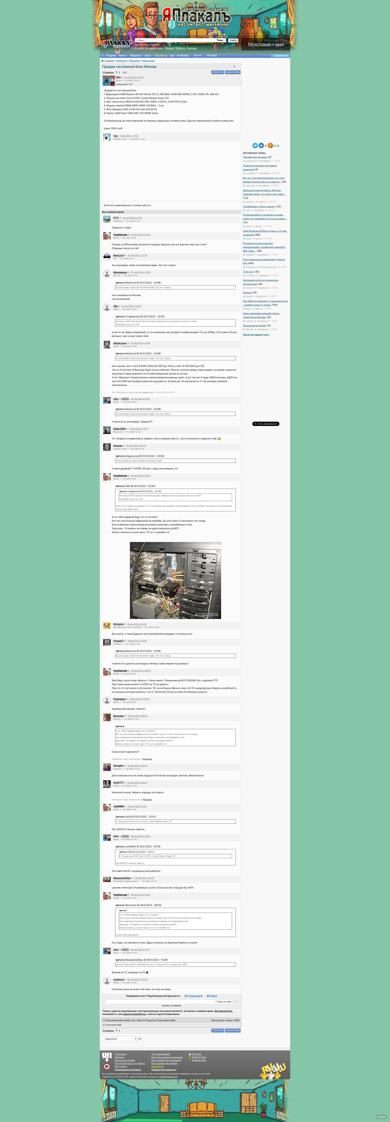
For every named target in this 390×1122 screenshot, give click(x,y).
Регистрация (259, 44)
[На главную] (103, 55)
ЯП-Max (211, 995)
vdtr (248, 210)
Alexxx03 (250, 185)
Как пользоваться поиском (167, 1057)
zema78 (250, 287)
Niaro (248, 238)
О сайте (139, 48)
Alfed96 (250, 254)
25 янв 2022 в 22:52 (132, 218)
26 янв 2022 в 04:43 (139, 699)
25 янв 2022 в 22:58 (137, 255)
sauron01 (250, 201)
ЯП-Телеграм (192, 995)
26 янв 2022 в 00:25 (136, 445)
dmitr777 (118, 782)
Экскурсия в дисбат (254, 325)
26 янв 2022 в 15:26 (144, 878)
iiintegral (118, 624)
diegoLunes (120, 343)
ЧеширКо (250, 267)
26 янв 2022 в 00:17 (138, 428)
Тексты (262, 201)
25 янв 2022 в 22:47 (134, 77)
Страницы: (108, 72)
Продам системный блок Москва (129, 67)
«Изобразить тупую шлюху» (259, 206)
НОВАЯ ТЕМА (233, 72)
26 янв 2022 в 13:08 (140, 836)
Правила (181, 48)
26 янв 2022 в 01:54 (137, 624)
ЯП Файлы (183, 55)
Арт (172, 55)
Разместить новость (163, 1069)
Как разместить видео (164, 1063)
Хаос (148, 55)
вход (279, 44)
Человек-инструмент (255, 157)
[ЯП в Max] (278, 145)
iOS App (196, 1054)
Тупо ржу (248, 271)
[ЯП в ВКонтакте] (261, 145)
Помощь (169, 48)
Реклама (192, 48)
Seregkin (118, 765)
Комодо (117, 445)
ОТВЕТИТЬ (217, 72)
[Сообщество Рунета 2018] (264, 1071)
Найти (233, 40)
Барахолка (148, 60)
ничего (249, 321)
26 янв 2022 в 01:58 (137, 641)
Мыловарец (120, 272)
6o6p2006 (119, 428)
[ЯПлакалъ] (116, 44)
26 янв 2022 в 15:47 (140, 894)
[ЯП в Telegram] (255, 145)
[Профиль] (109, 80)
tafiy (118, 77)
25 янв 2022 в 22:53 (141, 234)
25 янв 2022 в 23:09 (140, 343)
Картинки (264, 275)
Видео (259, 226)
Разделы (111, 55)
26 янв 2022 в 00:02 (140, 399)
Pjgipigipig (119, 699)
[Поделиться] (234, 66)
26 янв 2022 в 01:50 (140, 475)
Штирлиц (250, 275)
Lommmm (251, 161)
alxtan (249, 226)
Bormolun (118, 715)
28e (115, 306)
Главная (109, 60)
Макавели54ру (122, 878)
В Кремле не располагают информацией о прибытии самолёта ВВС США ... (264, 247)
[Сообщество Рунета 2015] (273, 1071)
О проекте (121, 1054)
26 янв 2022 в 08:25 (137, 716)
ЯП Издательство (268, 267)
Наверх (381, 1116)
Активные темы (154, 48)
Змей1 (249, 296)
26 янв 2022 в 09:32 (137, 782)
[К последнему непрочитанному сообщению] (124, 72)
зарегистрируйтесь (134, 1014)
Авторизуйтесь (223, 1011)
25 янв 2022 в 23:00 (141, 272)
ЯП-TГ (198, 55)
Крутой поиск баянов (147, 44)
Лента (122, 55)
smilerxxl (118, 979)
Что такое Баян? (160, 1054)
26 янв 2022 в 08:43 (137, 765)
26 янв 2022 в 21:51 (140, 949)
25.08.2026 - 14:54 (128, 136)
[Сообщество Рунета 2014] (282, 1071)
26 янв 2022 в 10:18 (137, 806)
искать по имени (171, 1005)
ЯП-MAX (212, 55)
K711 (116, 217)
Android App (199, 1057)
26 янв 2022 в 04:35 (141, 670)
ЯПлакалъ (147, 759)
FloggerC (118, 640)
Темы (220, 40)
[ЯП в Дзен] (266, 145)
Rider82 (249, 329)
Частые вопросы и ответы (130, 1063)
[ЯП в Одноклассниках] (270, 145)
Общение (135, 55)
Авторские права (125, 1060)
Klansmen (250, 173)
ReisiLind (118, 255)
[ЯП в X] (275, 145)
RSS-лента (121, 1066)
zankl (248, 308)
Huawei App (199, 1060)
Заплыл (247, 292)
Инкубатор (161, 55)
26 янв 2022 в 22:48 (137, 979)
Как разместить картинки (166, 1060)
